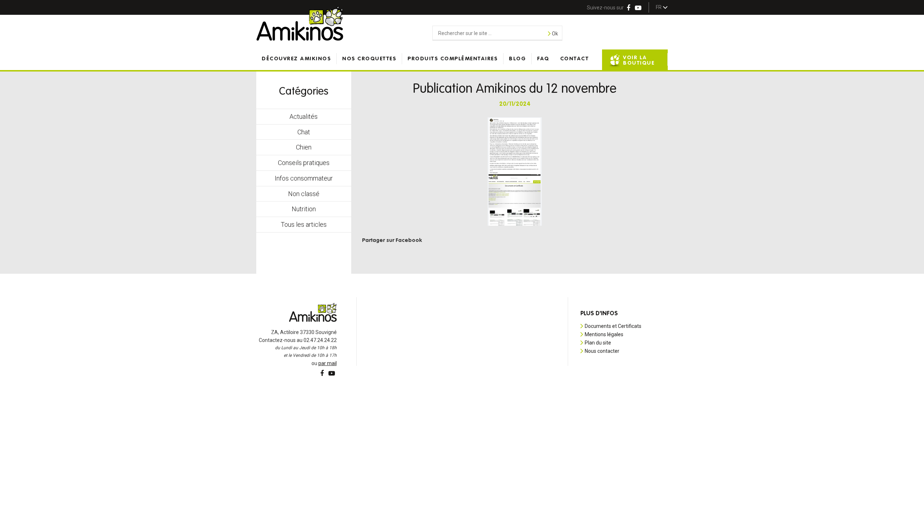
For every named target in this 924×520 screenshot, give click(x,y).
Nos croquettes (369, 58)
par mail (327, 363)
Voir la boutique (638, 60)
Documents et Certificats (613, 326)
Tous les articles (304, 224)
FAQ (543, 58)
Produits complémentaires (452, 58)
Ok (554, 33)
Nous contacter (602, 351)
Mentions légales (604, 334)
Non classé (303, 194)
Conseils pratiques (304, 162)
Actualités (303, 116)
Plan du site (598, 343)
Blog (517, 58)
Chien (303, 147)
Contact (574, 58)
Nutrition (304, 209)
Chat (303, 132)
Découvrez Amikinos (296, 58)
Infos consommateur (304, 178)
